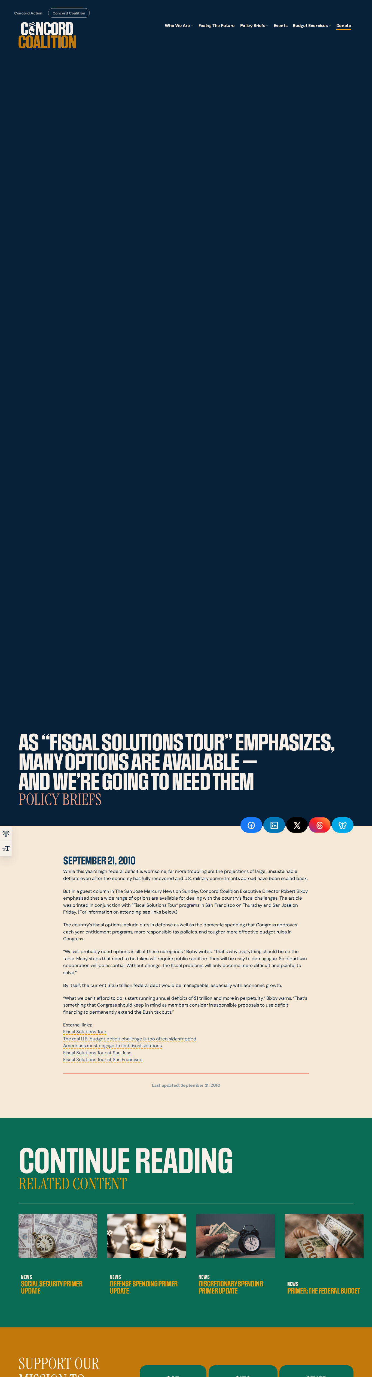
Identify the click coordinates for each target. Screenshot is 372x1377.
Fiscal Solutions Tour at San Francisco (102, 1060)
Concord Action (28, 13)
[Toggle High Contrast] (6, 833)
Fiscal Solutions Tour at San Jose (97, 1053)
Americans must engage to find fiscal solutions (112, 1046)
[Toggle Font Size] (6, 848)
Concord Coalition (69, 13)
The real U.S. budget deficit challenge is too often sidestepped (129, 1039)
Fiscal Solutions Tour (84, 1032)
